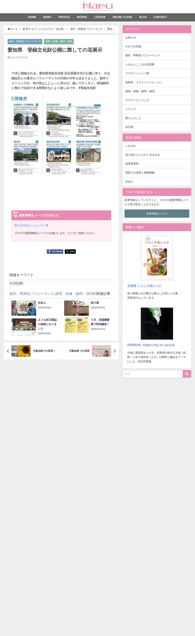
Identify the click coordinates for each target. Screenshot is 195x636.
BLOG (143, 17)
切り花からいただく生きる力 (142, 154)
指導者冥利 (132, 163)
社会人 (129, 181)
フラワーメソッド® (137, 73)
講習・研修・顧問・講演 (59, 41)
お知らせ (130, 37)
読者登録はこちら (157, 213)
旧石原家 (18, 283)
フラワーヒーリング (137, 100)
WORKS (82, 17)
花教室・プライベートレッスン (144, 82)
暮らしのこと (133, 118)
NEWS (47, 17)
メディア (130, 109)
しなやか (130, 146)
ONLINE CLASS (122, 17)
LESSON (99, 17)
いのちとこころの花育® (139, 64)
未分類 (129, 127)
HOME (32, 17)
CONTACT (160, 17)
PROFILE (64, 17)
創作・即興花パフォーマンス (25, 41)
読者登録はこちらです (32, 225)
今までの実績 (133, 46)
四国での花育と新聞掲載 (140, 172)
